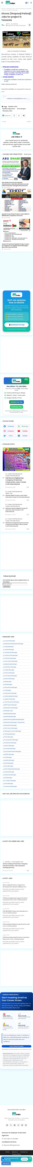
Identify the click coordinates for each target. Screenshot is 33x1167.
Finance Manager (9, 673)
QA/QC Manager (9, 754)
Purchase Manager (9, 748)
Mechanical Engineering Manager (14, 719)
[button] (31, 3)
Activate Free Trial (16, 402)
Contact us (23, 1152)
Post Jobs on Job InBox (11, 1139)
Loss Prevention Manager (11, 702)
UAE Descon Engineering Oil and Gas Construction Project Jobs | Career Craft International (17, 524)
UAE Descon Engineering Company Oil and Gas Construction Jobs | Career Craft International (16, 481)
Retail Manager (8, 763)
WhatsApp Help (16, 407)
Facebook (7, 115)
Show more (27, 154)
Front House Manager (10, 675)
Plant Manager (8, 737)
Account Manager (9, 641)
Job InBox (15, 137)
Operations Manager (10, 725)
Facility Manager (9, 670)
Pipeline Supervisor (8, 109)
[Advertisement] (16, 272)
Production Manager (10, 742)
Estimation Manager (10, 667)
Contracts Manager (10, 658)
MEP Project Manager (10, 705)
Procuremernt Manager (11, 740)
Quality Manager (9, 760)
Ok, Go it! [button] (6, 1163)
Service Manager (9, 772)
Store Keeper (21, 109)
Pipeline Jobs (12, 106)
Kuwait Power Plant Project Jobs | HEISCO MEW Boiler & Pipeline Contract (15, 214)
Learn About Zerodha (16, 1046)
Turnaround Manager (10, 786)
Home (3, 8)
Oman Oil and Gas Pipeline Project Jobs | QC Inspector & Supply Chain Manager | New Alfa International (15, 245)
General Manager (9, 678)
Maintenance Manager (11, 708)
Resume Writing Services (12, 1145)
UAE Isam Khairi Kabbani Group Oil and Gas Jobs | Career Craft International (16, 510)
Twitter (14, 116)
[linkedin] (22, 1125)
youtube (24, 431)
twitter (11, 436)
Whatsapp (19, 116)
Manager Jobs (8, 710)
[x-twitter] (11, 1125)
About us (15, 1152)
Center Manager (9, 649)
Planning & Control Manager (12, 731)
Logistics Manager (9, 699)
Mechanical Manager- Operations (14, 722)
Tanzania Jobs (10, 8)
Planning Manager (9, 734)
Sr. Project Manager (10, 780)
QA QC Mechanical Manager (12, 751)
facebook (11, 426)
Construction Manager (11, 655)
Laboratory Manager (10, 693)
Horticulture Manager (10, 687)
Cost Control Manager (11, 661)
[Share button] (24, 116)
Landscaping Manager (11, 696)
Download (24, 1159)
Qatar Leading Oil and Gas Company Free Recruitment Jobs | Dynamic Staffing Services (15, 865)
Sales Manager (8, 766)
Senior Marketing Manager (12, 769)
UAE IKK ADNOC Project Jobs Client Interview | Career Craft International (18, 496)
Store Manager (8, 783)
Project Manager (9, 745)
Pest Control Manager (10, 728)
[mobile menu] (2, 2)
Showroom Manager (10, 775)
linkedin (25, 436)
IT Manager (7, 690)
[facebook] (7, 1125)
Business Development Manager (13, 643)
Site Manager (8, 777)
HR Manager (7, 681)
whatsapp (25, 426)
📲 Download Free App (16, 325)
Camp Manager (9, 646)
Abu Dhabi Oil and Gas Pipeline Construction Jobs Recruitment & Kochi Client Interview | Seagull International (15, 184)
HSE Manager (8, 684)
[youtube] (14, 1125)
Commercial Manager (10, 652)
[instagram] (18, 1125)
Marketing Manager (10, 713)
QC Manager (8, 757)
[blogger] (26, 1125)
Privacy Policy (16, 1154)
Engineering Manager (10, 664)
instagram (11, 431)
